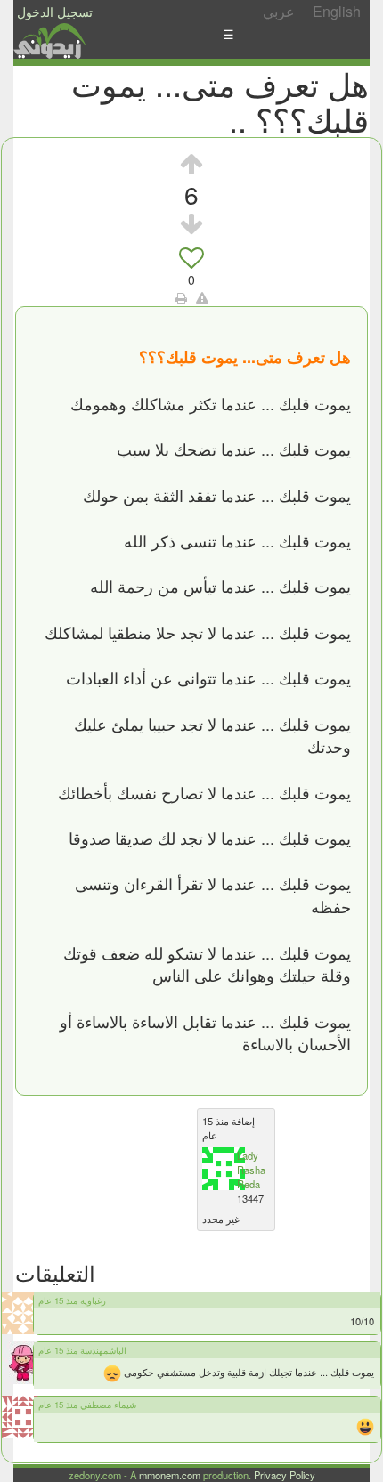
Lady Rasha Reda (251, 1169)
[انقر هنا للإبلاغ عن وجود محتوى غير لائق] (202, 297)
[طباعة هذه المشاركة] (181, 297)
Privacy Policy (284, 1475)
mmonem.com (169, 1475)
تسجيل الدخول (55, 11)
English (337, 11)
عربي (279, 11)
